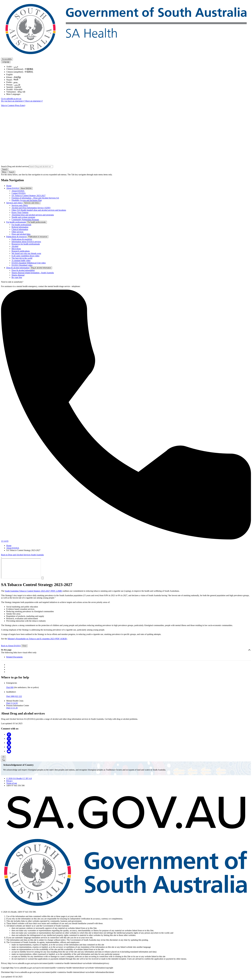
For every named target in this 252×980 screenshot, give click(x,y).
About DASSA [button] (26, 188)
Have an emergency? (34, 101)
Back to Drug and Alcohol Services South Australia (22, 555)
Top (3, 760)
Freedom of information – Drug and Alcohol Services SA (35, 198)
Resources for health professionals (26, 244)
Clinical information (20, 229)
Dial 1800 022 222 (14, 696)
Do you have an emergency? (13, 101)
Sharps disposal (18, 275)
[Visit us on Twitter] (9, 743)
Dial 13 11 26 (12, 708)
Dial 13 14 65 (12, 703)
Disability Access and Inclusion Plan (27, 200)
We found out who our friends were (26, 253)
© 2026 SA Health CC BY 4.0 (19, 778)
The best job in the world (22, 258)
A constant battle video (21, 260)
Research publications (21, 251)
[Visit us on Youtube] (9, 751)
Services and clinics (14, 203)
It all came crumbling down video (25, 256)
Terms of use (11, 783)
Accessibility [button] (7, 59)
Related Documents (14, 657)
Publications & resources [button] (37, 237)
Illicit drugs (16, 249)
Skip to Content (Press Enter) (13, 105)
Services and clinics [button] (32, 203)
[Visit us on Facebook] (9, 734)
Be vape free (17, 277)
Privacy (9, 781)
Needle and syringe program (23, 217)
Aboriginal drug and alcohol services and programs (33, 215)
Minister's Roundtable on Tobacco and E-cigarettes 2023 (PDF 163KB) (37, 639)
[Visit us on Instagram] (9, 738)
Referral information (20, 227)
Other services (17, 232)
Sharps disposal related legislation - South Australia (33, 273)
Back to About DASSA (11, 646)
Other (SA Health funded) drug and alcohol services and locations (39, 210)
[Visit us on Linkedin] (9, 747)
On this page (6, 650)
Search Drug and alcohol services (15, 166)
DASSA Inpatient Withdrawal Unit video (29, 263)
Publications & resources (16, 236)
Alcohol (15, 246)
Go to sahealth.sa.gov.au (11, 98)
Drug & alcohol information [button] (41, 268)
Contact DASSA (19, 193)
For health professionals (16, 222)
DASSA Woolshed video (22, 265)
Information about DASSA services (26, 241)
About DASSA (12, 188)
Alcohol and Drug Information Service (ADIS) (31, 208)
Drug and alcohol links (21, 234)
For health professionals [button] (37, 222)
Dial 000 (10, 687)
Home (8, 186)
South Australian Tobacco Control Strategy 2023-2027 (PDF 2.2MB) (33, 591)
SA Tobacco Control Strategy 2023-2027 (29, 195)
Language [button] (5, 62)
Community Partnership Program (25, 219)
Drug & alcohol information (17, 268)
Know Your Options (20, 212)
